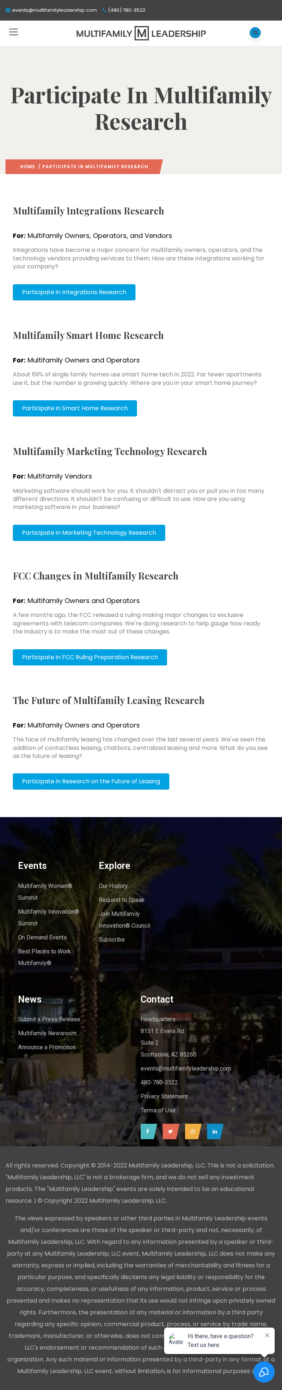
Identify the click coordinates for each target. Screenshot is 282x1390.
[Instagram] (191, 1131)
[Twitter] (169, 1131)
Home (27, 166)
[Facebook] (147, 1131)
